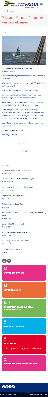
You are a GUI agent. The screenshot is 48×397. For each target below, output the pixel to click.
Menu (12, 11)
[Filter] (4, 261)
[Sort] (9, 261)
